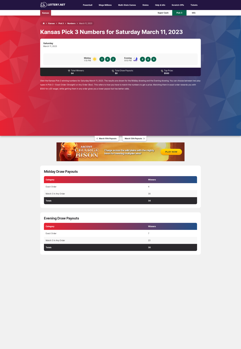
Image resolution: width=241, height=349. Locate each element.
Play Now (171, 152)
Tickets (194, 5)
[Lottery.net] (52, 6)
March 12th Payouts (133, 138)
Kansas (45, 13)
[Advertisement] (120, 109)
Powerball (87, 5)
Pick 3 (179, 13)
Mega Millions (105, 5)
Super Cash (163, 13)
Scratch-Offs (178, 5)
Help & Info (160, 5)
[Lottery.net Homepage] (44, 23)
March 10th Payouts (107, 138)
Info (193, 13)
